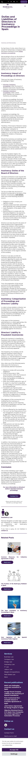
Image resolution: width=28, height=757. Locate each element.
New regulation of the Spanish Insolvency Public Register (14, 638)
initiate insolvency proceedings (12, 52)
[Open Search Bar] (2, 1)
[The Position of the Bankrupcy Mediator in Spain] (14, 581)
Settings (14, 754)
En (14, 1)
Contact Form (9, 733)
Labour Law (8, 669)
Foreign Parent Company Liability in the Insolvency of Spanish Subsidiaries (14, 693)
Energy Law (8, 662)
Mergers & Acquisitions (12, 672)
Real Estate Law (9, 674)
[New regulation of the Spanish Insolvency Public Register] (14, 634)
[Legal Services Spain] (8, 6)
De (11, 1)
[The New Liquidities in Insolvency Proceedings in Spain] (14, 607)
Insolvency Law (6, 517)
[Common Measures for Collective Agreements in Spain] (14, 554)
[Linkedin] (6, 725)
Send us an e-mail (10, 736)
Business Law (8, 657)
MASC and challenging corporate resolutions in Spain (12, 687)
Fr (8, 1)
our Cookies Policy (7, 745)
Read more (7, 562)
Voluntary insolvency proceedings (9, 85)
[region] (14, 747)
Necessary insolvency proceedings (9, 91)
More (6, 677)
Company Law (9, 659)
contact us (4, 530)
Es (17, 1)
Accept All (14, 750)
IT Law (6, 667)
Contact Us (24, 1)
